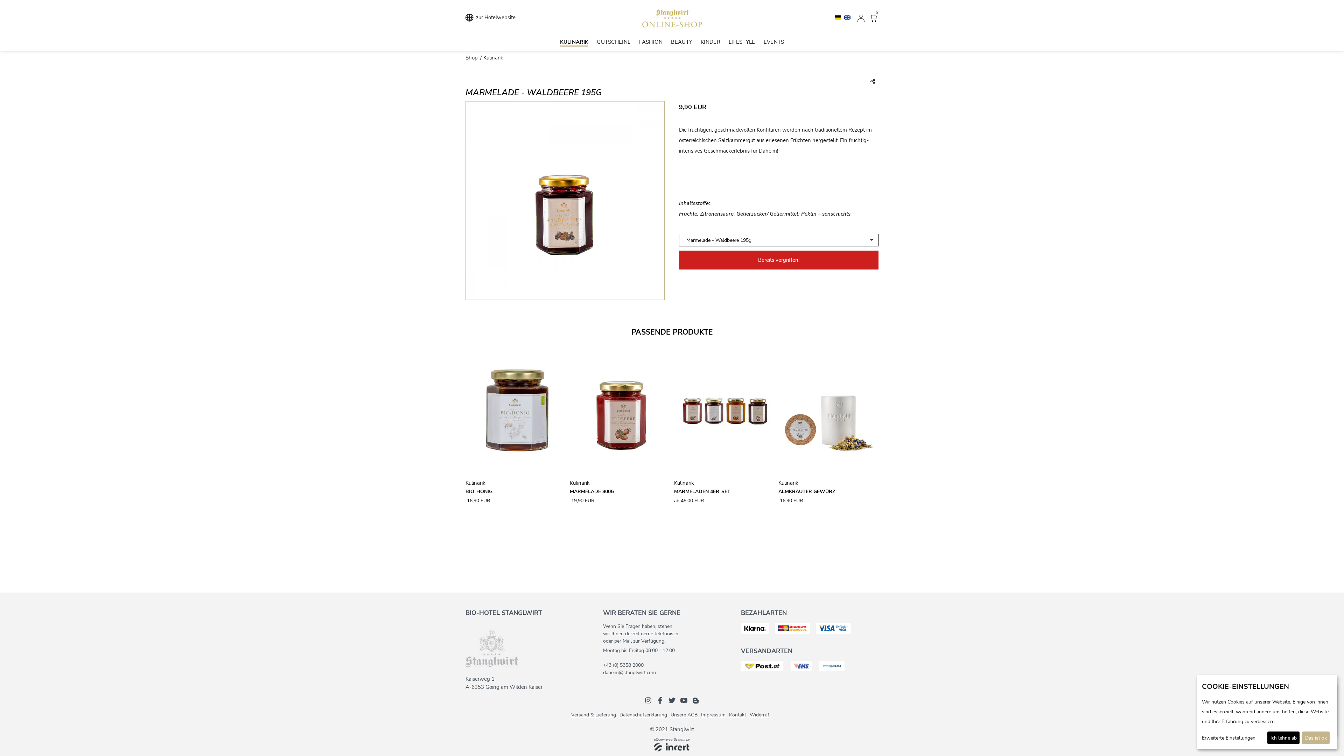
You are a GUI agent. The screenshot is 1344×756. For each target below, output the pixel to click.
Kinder (710, 42)
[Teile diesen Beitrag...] (872, 82)
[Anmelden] (861, 17)
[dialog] (1267, 712)
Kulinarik (574, 42)
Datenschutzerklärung (643, 715)
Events (774, 42)
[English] (847, 17)
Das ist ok (1316, 738)
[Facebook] (660, 700)
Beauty (681, 42)
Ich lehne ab (1283, 738)
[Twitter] (672, 700)
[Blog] (695, 700)
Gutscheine (614, 42)
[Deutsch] (838, 17)
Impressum (713, 715)
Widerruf (759, 715)
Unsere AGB (684, 715)
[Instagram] (648, 700)
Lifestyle (742, 42)
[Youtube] (683, 700)
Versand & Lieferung (593, 715)
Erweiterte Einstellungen (1228, 738)
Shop (471, 57)
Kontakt (737, 715)
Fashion (651, 42)
